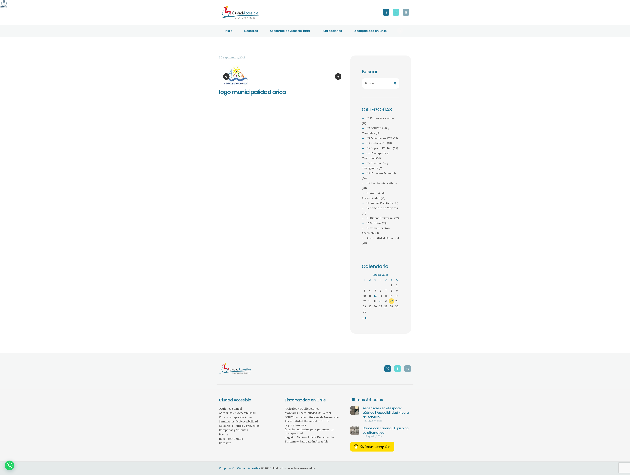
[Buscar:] (381, 83)
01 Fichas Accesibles (380, 118)
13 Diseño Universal (380, 218)
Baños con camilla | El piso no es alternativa (386, 430)
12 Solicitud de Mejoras (382, 208)
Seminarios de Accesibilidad (238, 421)
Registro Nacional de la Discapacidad (310, 437)
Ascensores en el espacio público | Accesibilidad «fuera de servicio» (386, 412)
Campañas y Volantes (233, 430)
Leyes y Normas (295, 425)
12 (375, 296)
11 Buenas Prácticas (380, 203)
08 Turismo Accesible (381, 173)
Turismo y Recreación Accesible (307, 441)
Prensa (224, 434)
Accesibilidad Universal (383, 238)
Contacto (225, 443)
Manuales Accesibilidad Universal (308, 413)
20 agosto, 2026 (373, 420)
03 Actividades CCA (380, 138)
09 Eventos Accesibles (382, 183)
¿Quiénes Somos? (230, 408)
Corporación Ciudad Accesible (239, 468)
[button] (9, 465)
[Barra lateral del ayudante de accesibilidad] (4, 4)
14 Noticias (374, 223)
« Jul (365, 318)
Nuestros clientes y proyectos (239, 425)
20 (380, 301)
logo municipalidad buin (340, 76)
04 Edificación (376, 143)
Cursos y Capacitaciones (235, 417)
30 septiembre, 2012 (232, 57)
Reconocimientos (231, 438)
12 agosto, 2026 (373, 436)
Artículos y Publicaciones (302, 408)
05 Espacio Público (379, 148)
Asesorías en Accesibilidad (237, 413)
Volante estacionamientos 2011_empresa (227, 76)
